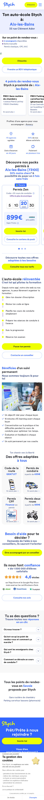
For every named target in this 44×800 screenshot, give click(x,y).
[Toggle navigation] (39, 4)
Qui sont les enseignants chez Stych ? (18, 650)
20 (24, 204)
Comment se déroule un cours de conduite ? (19, 660)
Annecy (29, 124)
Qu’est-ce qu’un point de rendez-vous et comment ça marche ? (18, 639)
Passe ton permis (22, 346)
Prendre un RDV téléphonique (22, 69)
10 (16, 205)
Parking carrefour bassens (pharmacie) (22, 701)
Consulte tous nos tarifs (22, 267)
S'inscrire (31, 5)
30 (31, 205)
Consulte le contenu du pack (20, 239)
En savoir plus (9, 112)
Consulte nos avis (22, 598)
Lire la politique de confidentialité (12, 789)
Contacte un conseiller (22, 355)
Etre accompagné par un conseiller (22, 553)
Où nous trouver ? (12, 629)
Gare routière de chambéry (22, 697)
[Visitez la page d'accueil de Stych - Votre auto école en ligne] (8, 5)
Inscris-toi (21, 231)
